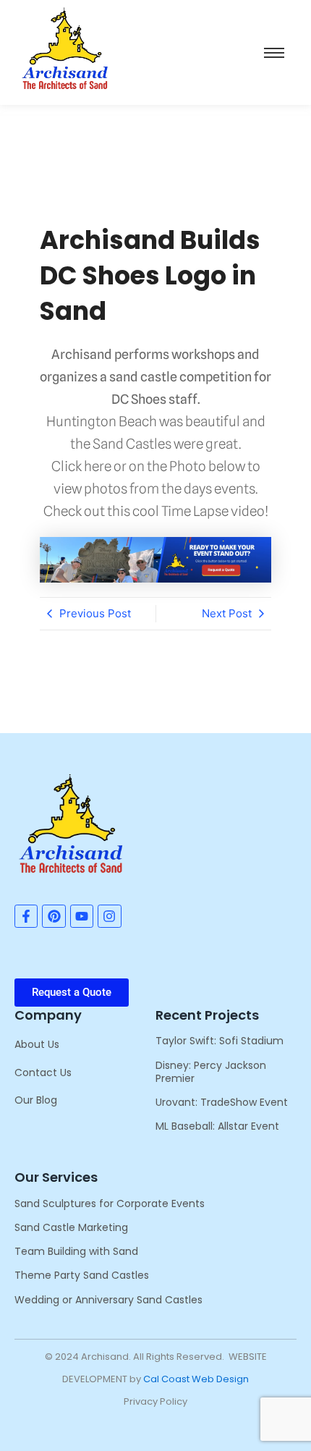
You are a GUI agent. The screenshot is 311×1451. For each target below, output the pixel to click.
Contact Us (43, 1072)
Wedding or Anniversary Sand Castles (108, 1300)
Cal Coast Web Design (196, 1379)
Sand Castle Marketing (71, 1227)
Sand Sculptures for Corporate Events (109, 1203)
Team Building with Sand (76, 1251)
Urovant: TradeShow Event (222, 1102)
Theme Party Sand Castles (81, 1275)
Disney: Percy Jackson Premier (211, 1072)
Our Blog (35, 1100)
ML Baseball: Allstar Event (217, 1126)
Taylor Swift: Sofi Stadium (220, 1040)
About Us (36, 1044)
